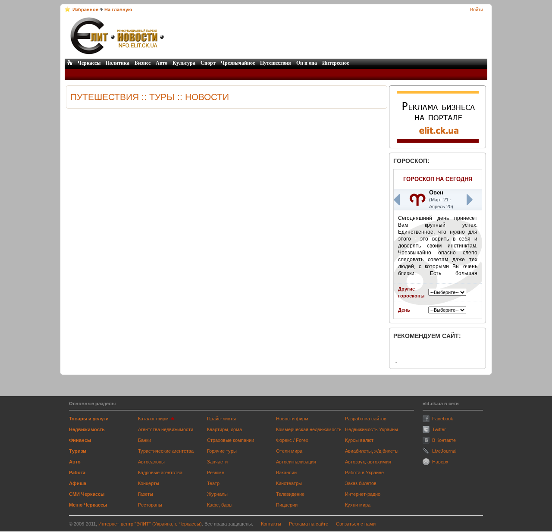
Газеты (145, 494)
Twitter (439, 429)
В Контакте (444, 440)
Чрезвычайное (238, 63)
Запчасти (217, 461)
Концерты (148, 483)
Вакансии (286, 472)
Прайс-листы (221, 418)
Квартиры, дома (224, 429)
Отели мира (289, 451)
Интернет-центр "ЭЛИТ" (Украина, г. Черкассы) (150, 523)
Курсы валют (359, 440)
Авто (161, 63)
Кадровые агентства (160, 472)
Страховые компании (230, 440)
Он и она (306, 63)
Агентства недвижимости (165, 429)
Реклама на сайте (308, 523)
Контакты (271, 523)
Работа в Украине (364, 472)
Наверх (440, 461)
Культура (183, 63)
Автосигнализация (296, 461)
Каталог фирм (153, 418)
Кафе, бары (219, 504)
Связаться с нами (356, 523)
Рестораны (150, 504)
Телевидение (290, 494)
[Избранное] (67, 9)
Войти (476, 9)
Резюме (215, 472)
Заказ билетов (360, 483)
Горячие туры (222, 451)
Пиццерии (287, 504)
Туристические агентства (166, 451)
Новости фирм (292, 418)
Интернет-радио (362, 494)
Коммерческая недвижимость (309, 429)
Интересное (335, 63)
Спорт (208, 63)
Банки (144, 440)
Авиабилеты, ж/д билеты (371, 451)
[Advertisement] (326, 35)
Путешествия (275, 63)
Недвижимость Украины (371, 429)
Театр (213, 483)
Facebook (442, 418)
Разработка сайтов (365, 418)
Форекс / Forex (292, 440)
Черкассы (89, 63)
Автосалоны (151, 461)
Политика (117, 63)
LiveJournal (444, 451)
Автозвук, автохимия (368, 461)
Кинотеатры (289, 483)
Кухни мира (357, 504)
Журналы (217, 494)
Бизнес (143, 63)
